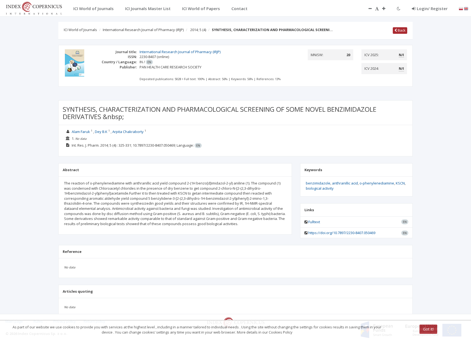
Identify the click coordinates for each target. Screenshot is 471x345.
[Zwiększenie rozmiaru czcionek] (386, 8)
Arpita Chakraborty (128, 131)
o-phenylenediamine (377, 183)
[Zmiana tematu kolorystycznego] (398, 8)
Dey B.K (101, 131)
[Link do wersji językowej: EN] (466, 8)
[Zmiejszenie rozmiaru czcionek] (367, 8)
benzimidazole (318, 183)
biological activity (320, 188)
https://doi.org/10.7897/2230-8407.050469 (341, 232)
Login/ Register (432, 8)
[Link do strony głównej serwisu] (34, 7)
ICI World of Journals (80, 29)
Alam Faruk (81, 131)
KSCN (400, 183)
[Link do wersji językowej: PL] (461, 8)
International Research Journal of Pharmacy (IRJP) (143, 29)
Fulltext (314, 221)
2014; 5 (198, 29)
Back (401, 30)
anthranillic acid (345, 183)
